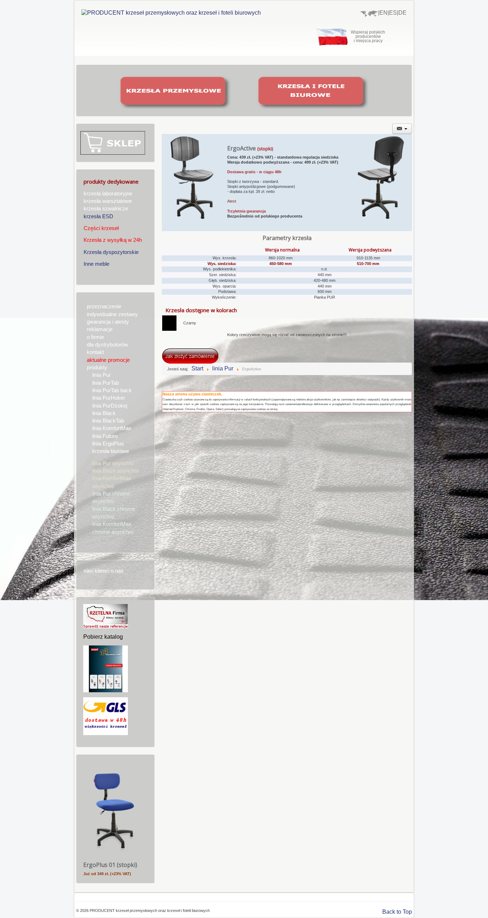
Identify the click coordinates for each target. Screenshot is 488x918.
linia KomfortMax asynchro (111, 482)
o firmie (95, 337)
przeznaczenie (104, 306)
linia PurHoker (108, 398)
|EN (383, 13)
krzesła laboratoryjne (108, 193)
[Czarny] (169, 323)
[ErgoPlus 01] (113, 809)
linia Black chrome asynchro (113, 512)
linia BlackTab (108, 421)
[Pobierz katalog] (105, 668)
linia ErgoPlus (108, 443)
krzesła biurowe (110, 451)
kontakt (95, 352)
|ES (392, 13)
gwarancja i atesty (108, 322)
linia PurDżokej (109, 406)
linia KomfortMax (111, 428)
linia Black (104, 413)
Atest (231, 201)
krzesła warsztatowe (108, 201)
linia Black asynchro (115, 471)
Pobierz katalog (103, 637)
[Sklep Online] (112, 142)
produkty (97, 367)
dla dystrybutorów (107, 345)
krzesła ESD (98, 216)
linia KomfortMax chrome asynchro (112, 527)
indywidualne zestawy (112, 314)
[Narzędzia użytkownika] (402, 129)
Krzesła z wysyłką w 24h (113, 240)
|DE (402, 13)
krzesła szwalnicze (106, 208)
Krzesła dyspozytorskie (111, 252)
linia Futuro (105, 436)
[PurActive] (194, 182)
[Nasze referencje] (105, 616)
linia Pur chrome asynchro (111, 497)
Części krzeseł (101, 228)
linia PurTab (105, 383)
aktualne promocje (108, 360)
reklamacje (100, 329)
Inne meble (96, 264)
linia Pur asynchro (113, 463)
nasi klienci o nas (104, 571)
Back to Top (397, 912)
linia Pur (101, 375)
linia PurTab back (112, 390)
